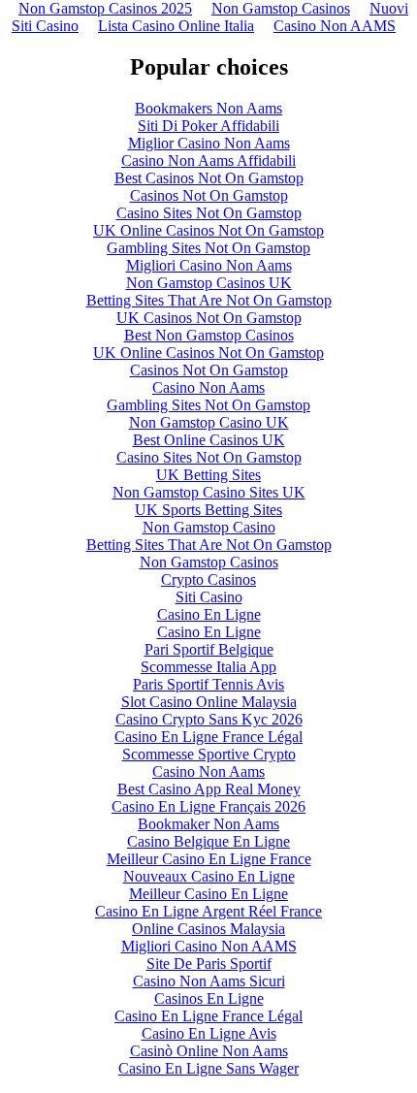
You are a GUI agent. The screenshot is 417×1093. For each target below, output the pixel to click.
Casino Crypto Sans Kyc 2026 (209, 719)
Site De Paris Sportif (209, 963)
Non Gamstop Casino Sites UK (208, 492)
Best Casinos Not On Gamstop (209, 178)
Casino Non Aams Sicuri (209, 981)
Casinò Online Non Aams (209, 1051)
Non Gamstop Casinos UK (209, 282)
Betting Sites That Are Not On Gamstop (209, 300)
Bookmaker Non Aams (208, 824)
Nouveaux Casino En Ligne (209, 876)
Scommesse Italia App (208, 667)
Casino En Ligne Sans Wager (208, 1068)
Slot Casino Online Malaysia (209, 701)
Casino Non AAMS (334, 25)
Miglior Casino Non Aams (209, 143)
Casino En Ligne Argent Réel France (208, 911)
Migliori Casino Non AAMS (209, 946)
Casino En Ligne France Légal (208, 736)
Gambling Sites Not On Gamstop (208, 248)
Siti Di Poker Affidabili (208, 125)
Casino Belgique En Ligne (208, 841)
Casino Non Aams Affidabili (208, 160)
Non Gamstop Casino (209, 527)
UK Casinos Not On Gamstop (209, 317)
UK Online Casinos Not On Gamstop (208, 230)
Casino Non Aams (208, 387)
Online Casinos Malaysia (208, 928)
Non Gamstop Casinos (209, 562)
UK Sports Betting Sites (208, 509)
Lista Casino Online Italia (176, 25)
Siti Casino (209, 597)
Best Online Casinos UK (209, 440)
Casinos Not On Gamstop (209, 195)
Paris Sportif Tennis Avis (208, 684)
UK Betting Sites (208, 474)
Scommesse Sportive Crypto (209, 754)
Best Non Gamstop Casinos (209, 335)
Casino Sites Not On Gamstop (209, 213)
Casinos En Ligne (209, 998)
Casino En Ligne (209, 614)
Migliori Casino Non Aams (209, 265)
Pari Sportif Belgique (208, 649)
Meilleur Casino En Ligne (208, 893)
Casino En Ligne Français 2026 (208, 806)
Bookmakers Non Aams (208, 108)
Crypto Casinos (208, 579)
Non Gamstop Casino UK (209, 422)
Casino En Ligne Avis (209, 1033)
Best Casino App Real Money (209, 789)
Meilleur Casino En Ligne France (209, 859)
